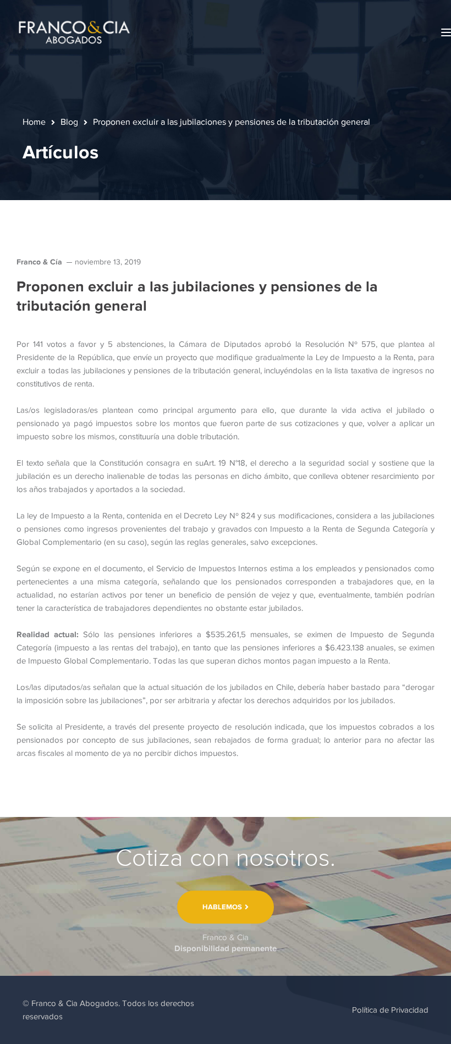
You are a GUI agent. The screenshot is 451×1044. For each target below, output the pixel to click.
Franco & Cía (39, 261)
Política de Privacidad (390, 1010)
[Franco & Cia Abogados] (74, 31)
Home (34, 122)
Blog (69, 122)
